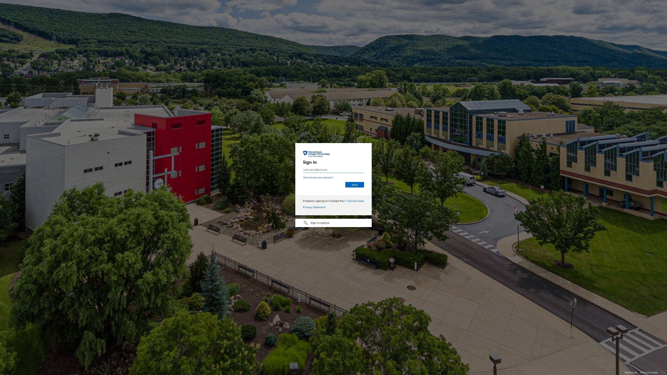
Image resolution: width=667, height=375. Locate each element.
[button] (333, 223)
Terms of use (631, 372)
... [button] (663, 372)
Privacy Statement (314, 207)
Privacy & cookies (649, 372)
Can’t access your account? (318, 177)
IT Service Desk (354, 201)
